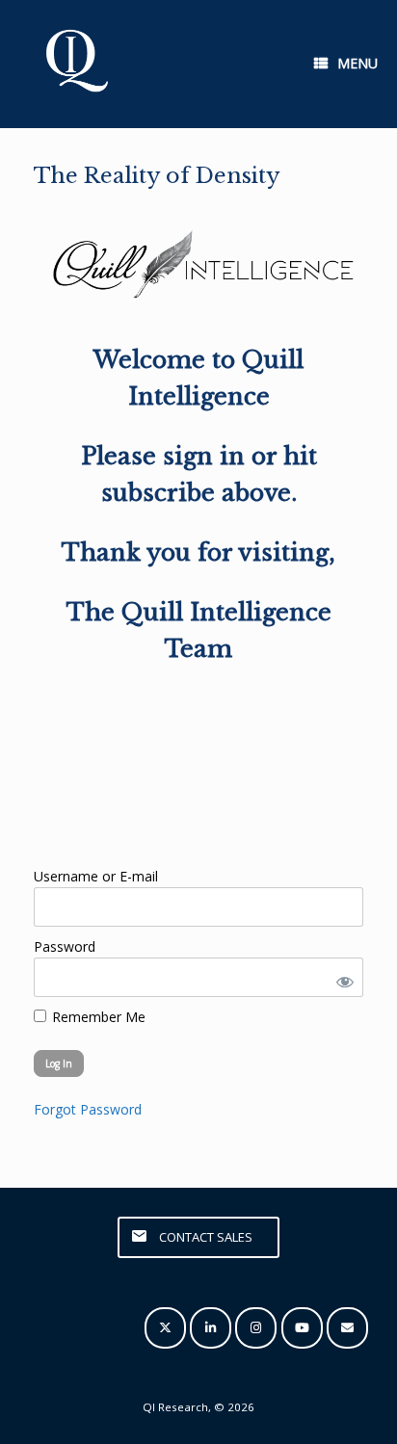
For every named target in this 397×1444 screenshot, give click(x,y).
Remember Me (97, 1017)
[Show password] (341, 977)
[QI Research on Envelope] (347, 1328)
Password (64, 946)
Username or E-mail (96, 876)
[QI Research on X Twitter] (165, 1328)
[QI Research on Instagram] (256, 1328)
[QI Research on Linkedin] (210, 1328)
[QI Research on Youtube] (302, 1328)
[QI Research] (75, 64)
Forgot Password (88, 1109)
